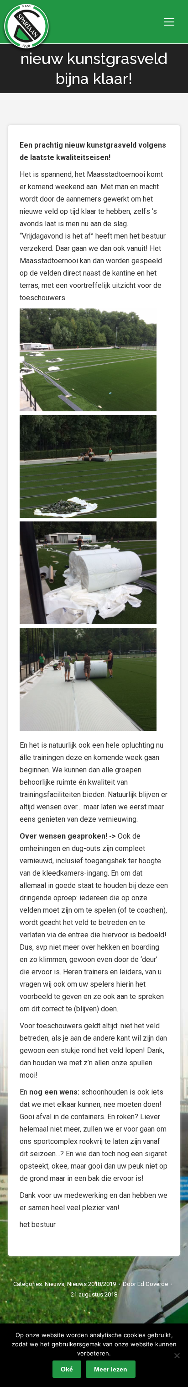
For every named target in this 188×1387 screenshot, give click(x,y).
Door (145, 1284)
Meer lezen (110, 1369)
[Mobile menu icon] (169, 22)
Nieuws (54, 1284)
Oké (67, 1369)
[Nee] (176, 1355)
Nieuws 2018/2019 (91, 1284)
